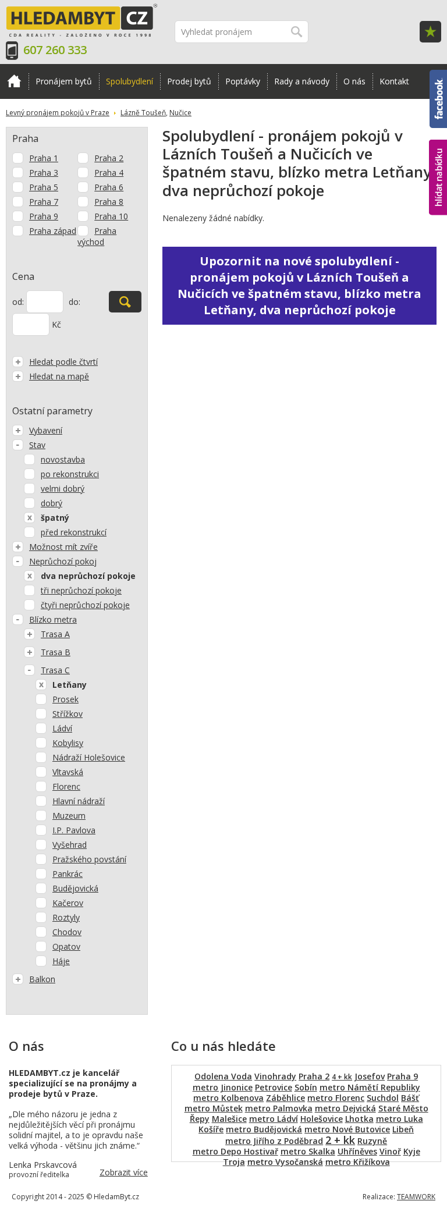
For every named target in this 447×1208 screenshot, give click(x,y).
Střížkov (67, 713)
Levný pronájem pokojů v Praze (57, 113)
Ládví (62, 728)
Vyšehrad (69, 844)
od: (18, 301)
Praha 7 (43, 201)
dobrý (51, 503)
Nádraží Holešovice (88, 757)
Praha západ (52, 230)
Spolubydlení (129, 81)
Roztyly (66, 917)
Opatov (66, 946)
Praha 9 (43, 216)
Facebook (438, 75)
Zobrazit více (124, 1172)
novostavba (63, 459)
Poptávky (242, 81)
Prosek (65, 699)
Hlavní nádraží (78, 800)
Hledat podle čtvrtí (63, 361)
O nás (354, 81)
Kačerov (67, 902)
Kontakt (394, 81)
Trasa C (55, 670)
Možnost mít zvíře (63, 546)
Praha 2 (108, 158)
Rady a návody (301, 81)
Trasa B (55, 652)
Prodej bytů (189, 81)
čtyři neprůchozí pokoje (85, 604)
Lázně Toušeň (143, 113)
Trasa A (55, 633)
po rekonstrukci (70, 473)
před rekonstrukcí (74, 532)
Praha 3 (43, 172)
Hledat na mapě (59, 376)
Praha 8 (108, 201)
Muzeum (69, 815)
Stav (37, 444)
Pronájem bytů (64, 81)
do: (74, 301)
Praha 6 (108, 187)
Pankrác (67, 873)
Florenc (66, 786)
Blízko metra (53, 619)
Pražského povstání (89, 859)
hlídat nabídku (438, 155)
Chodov (66, 931)
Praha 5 (43, 187)
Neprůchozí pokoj (63, 561)
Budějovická (75, 888)
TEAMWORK (416, 1197)
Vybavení (45, 430)
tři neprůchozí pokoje (81, 590)
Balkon (42, 979)
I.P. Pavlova (73, 830)
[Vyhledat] (125, 301)
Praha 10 (111, 216)
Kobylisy (67, 742)
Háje (61, 961)
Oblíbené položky (430, 31)
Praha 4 (108, 172)
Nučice (180, 113)
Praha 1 (43, 158)
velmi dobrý (62, 488)
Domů (14, 81)
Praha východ (96, 236)
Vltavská (67, 771)
